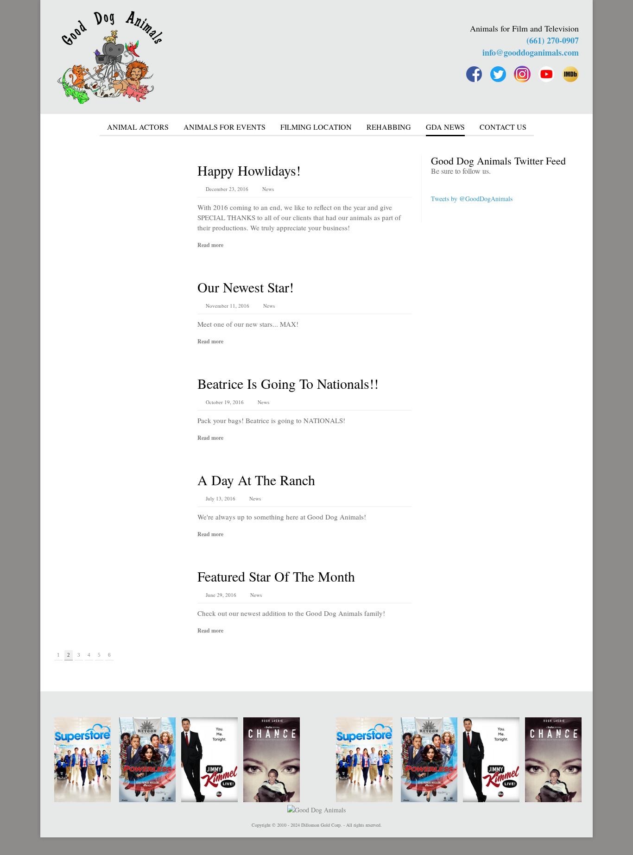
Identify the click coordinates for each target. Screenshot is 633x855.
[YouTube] (546, 74)
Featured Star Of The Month (276, 576)
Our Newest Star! (245, 287)
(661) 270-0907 (552, 40)
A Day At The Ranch (256, 479)
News (268, 188)
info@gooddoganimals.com (530, 52)
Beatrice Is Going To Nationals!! (288, 383)
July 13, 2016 (220, 498)
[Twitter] (498, 74)
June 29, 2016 (221, 594)
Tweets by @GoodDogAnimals (472, 198)
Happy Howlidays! (249, 170)
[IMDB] (570, 74)
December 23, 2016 (227, 188)
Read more (210, 245)
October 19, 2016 (225, 402)
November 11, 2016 (227, 305)
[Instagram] (522, 74)
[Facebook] (474, 74)
